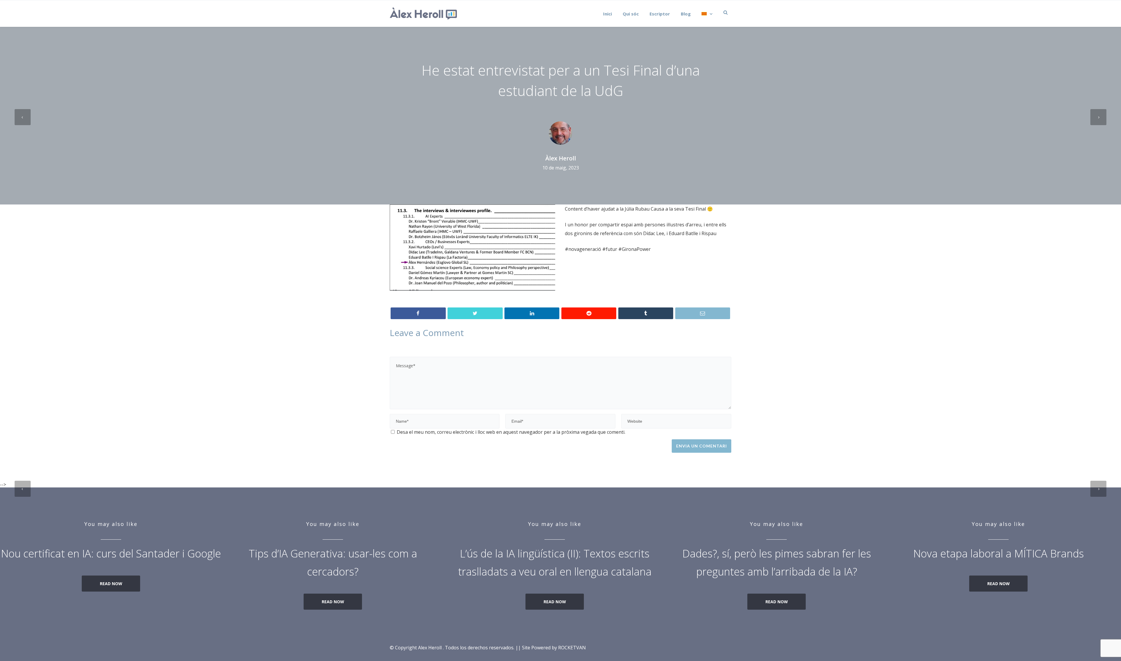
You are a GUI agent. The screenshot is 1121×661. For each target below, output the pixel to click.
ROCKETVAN (572, 647)
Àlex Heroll (560, 158)
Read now (111, 583)
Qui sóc (631, 14)
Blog (686, 14)
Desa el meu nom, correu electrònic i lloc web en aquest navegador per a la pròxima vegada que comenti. (511, 432)
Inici (607, 14)
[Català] (706, 13)
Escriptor (660, 14)
